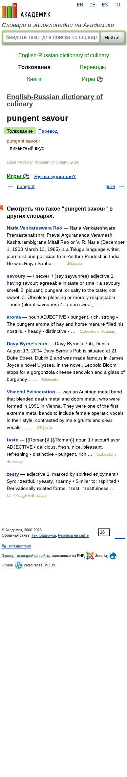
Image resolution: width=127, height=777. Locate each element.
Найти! (112, 37)
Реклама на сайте (73, 535)
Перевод (48, 131)
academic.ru (26, 10)
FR (117, 5)
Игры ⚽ (92, 79)
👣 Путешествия (16, 546)
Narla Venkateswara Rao (34, 228)
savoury (16, 276)
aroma (14, 317)
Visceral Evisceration (31, 391)
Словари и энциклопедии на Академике (58, 25)
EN (80, 5)
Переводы (93, 67)
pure (110, 186)
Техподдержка (43, 535)
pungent (26, 186)
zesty (13, 474)
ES (105, 5)
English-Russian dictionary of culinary (63, 55)
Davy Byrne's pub (27, 343)
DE (92, 5)
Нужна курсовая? (55, 176)
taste (12, 440)
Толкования (34, 67)
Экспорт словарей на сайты (26, 556)
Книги (34, 79)
